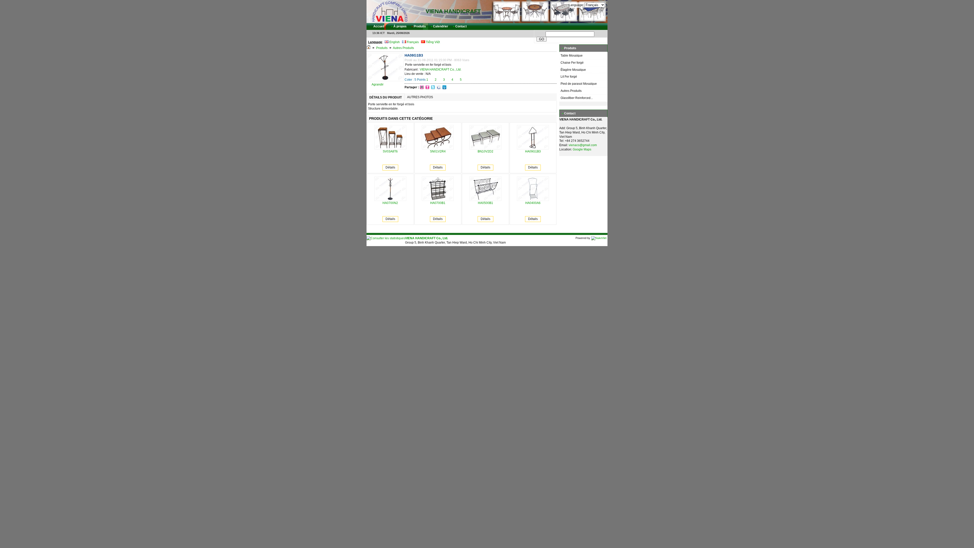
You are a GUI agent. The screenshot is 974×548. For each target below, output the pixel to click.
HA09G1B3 (533, 151)
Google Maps (582, 149)
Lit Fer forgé (569, 76)
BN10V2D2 (485, 151)
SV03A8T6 (390, 151)
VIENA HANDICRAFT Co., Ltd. (440, 69)
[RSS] (599, 26)
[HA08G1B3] (385, 80)
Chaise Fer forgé (572, 62)
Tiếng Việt (432, 42)
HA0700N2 (390, 203)
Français (412, 42)
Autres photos (420, 97)
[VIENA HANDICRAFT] (389, 11)
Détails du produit (385, 97)
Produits (382, 48)
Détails (390, 167)
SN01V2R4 (438, 151)
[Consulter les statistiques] (386, 238)
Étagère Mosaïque (573, 70)
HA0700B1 (437, 203)
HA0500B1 (485, 203)
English (394, 42)
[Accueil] (369, 48)
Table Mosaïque (572, 55)
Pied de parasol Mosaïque (579, 83)
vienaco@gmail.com (583, 145)
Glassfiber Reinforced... (577, 98)
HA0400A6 (533, 203)
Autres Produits (403, 48)
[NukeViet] (598, 237)
